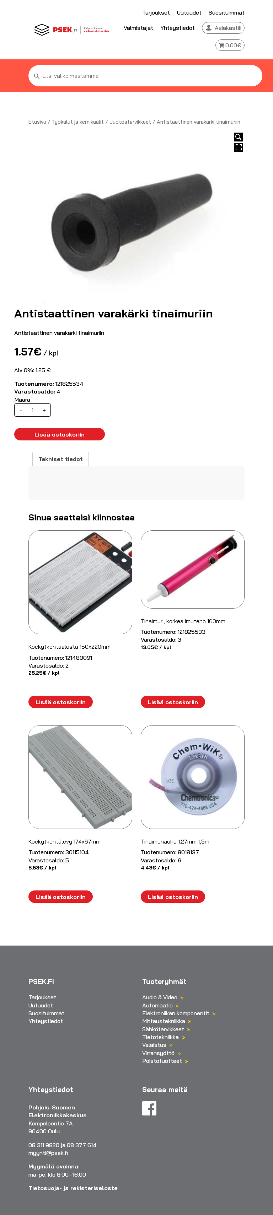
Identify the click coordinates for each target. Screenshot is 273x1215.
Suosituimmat (227, 12)
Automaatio (157, 1005)
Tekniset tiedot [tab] (60, 458)
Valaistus (154, 1044)
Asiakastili (228, 27)
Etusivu (37, 121)
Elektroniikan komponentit (175, 1013)
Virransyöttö (158, 1052)
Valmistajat (138, 27)
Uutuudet (189, 12)
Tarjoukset (156, 12)
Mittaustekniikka (163, 1020)
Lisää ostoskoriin (59, 434)
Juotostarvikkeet (130, 121)
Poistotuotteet (162, 1060)
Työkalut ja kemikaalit (78, 121)
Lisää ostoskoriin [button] (61, 702)
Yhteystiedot (177, 27)
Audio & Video (159, 997)
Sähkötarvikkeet (163, 1029)
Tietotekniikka (160, 1036)
